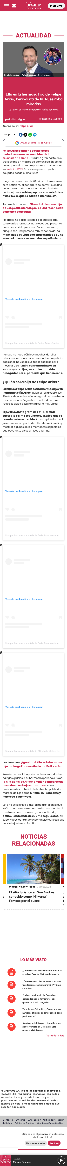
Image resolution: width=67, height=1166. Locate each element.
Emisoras (20, 1119)
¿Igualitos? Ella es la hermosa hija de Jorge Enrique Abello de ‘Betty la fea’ (33, 764)
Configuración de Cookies (50, 1123)
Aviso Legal (33, 1119)
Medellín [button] (17, 1159)
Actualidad (33, 35)
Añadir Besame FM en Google (36, 142)
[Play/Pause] (61, 1160)
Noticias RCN (15, 169)
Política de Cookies (24, 1123)
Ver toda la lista (55, 1035)
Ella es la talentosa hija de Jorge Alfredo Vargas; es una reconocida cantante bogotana (33, 208)
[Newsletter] (14, 5)
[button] (6, 5)
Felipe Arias (26, 126)
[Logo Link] (34, 5)
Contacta (8, 1119)
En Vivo (57, 6)
